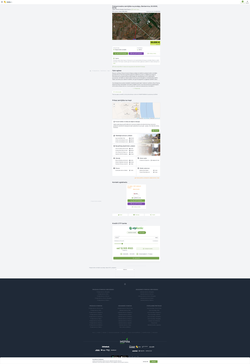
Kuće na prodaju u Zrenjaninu (154, 316)
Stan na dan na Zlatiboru (125, 327)
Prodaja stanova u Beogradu (103, 292)
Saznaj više (145, 361)
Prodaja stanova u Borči (103, 294)
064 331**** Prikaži (121, 53)
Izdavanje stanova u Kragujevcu (125, 312)
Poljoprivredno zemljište (96, 201)
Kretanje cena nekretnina (154, 320)
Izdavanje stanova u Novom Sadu (125, 308)
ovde (114, 63)
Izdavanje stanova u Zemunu (147, 294)
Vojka (108, 70)
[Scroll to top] (125, 284)
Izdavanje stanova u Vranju (125, 325)
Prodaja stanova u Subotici (96, 314)
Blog (94, 332)
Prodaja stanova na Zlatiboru (95, 325)
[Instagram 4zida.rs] (132, 357)
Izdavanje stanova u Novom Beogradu (147, 296)
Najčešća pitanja (146, 332)
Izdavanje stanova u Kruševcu (125, 318)
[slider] (122, 243)
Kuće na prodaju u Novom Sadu (154, 308)
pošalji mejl (152, 53)
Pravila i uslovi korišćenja (134, 332)
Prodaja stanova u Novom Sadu (96, 308)
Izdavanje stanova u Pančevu (125, 320)
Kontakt (104, 332)
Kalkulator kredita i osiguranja (154, 325)
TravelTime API (157, 118)
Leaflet (137, 118)
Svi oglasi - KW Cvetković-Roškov (134, 187)
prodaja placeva (95, 70)
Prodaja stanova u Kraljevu (96, 327)
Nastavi (153, 361)
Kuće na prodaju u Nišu (154, 310)
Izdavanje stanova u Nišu (125, 310)
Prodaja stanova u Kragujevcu (96, 312)
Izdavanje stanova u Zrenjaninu (125, 316)
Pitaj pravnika (154, 322)
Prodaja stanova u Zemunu (103, 296)
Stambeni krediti (132, 232)
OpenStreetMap (146, 118)
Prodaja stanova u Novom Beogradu (103, 298)
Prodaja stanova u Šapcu (95, 318)
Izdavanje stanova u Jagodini (125, 322)
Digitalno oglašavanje (114, 332)
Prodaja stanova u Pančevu (96, 322)
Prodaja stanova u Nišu (96, 310)
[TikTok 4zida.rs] (135, 357)
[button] (114, 104)
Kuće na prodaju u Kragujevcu (154, 312)
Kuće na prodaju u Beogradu (154, 318)
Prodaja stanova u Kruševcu (96, 320)
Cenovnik (123, 332)
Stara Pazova (103, 70)
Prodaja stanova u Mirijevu (103, 300)
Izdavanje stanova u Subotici (125, 314)
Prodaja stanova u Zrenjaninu (95, 316)
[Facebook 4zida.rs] (130, 357)
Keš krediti (141, 232)
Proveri (156, 130)
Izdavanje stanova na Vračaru (147, 298)
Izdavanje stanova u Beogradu (147, 292)
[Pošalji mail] (138, 357)
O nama (98, 332)
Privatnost (155, 332)
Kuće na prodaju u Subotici (154, 314)
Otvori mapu (136, 110)
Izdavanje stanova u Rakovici (146, 300)
